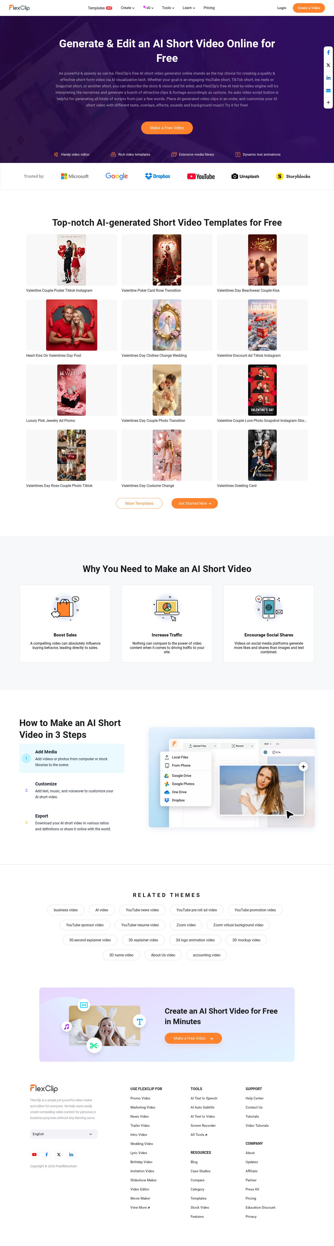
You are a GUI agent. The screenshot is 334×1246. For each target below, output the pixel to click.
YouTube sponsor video (85, 925)
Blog (194, 1162)
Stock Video (200, 1207)
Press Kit (252, 1189)
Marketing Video (142, 1107)
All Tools (197, 1135)
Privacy (251, 1217)
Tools (166, 8)
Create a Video (309, 8)
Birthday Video (141, 1162)
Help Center (255, 1098)
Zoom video (186, 925)
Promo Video (140, 1098)
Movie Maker (140, 1198)
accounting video (206, 955)
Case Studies (201, 1171)
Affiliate (251, 1171)
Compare (197, 1180)
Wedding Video (141, 1144)
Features (197, 1217)
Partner (251, 1180)
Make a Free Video (167, 127)
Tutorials (252, 1116)
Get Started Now (193, 503)
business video (66, 910)
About (250, 1153)
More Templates (139, 503)
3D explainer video (143, 940)
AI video (101, 910)
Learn (187, 8)
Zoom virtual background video (238, 925)
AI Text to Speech (204, 1098)
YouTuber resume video (140, 925)
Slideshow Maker (143, 1180)
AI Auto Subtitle (202, 1107)
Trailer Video (140, 1126)
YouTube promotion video (255, 910)
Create (126, 8)
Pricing (209, 8)
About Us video (163, 955)
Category (197, 1189)
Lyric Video (138, 1153)
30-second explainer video (90, 940)
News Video (139, 1116)
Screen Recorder (203, 1126)
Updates (252, 1162)
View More (138, 1207)
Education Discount (260, 1207)
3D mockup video (246, 940)
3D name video (121, 955)
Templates (96, 8)
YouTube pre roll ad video (197, 910)
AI (148, 8)
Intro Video (138, 1135)
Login (281, 8)
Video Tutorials (257, 1126)
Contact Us (254, 1107)
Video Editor (139, 1189)
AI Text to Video (203, 1116)
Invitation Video (142, 1171)
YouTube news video (142, 910)
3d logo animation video (195, 940)
